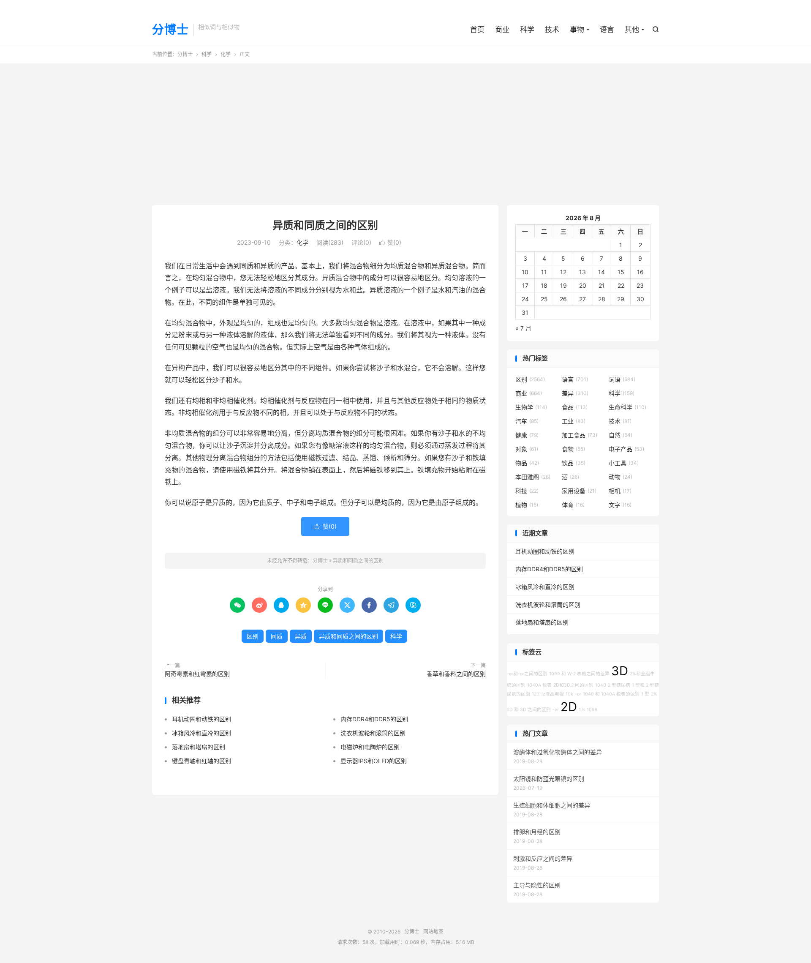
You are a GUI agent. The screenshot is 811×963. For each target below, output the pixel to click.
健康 (527, 435)
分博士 (170, 30)
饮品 (573, 462)
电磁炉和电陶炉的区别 (370, 746)
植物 (526, 504)
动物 (620, 476)
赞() (390, 242)
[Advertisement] (405, 131)
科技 (527, 490)
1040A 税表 (539, 685)
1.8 (582, 709)
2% (654, 694)
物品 (527, 462)
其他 (632, 29)
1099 (592, 709)
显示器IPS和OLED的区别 (373, 760)
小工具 (624, 462)
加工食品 (579, 435)
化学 (225, 54)
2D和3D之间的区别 (573, 685)
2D (569, 706)
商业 (502, 29)
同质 (277, 636)
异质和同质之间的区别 (325, 225)
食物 (573, 449)
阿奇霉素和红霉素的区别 (197, 673)
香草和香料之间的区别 (456, 673)
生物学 (531, 407)
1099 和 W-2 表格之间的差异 (579, 674)
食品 (575, 407)
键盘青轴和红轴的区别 (201, 760)
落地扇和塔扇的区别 (198, 746)
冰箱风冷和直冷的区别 (201, 733)
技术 (552, 29)
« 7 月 (523, 328)
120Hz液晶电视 (548, 694)
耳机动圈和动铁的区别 (201, 719)
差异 (575, 393)
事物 (577, 29)
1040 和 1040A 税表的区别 (611, 694)
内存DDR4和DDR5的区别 (374, 719)
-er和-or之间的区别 (527, 674)
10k (569, 694)
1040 (600, 685)
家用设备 (579, 490)
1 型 (645, 694)
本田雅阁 (532, 476)
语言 (607, 29)
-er (555, 709)
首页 (477, 29)
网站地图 (433, 931)
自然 (620, 435)
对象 (526, 449)
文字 (620, 504)
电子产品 (626, 449)
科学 (527, 29)
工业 (573, 421)
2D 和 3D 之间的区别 (529, 709)
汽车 (527, 421)
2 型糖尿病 (619, 685)
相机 (620, 490)
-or (578, 694)
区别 (253, 636)
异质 (301, 636)
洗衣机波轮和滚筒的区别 (373, 733)
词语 (622, 379)
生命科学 (627, 407)
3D (619, 670)
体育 (573, 504)
